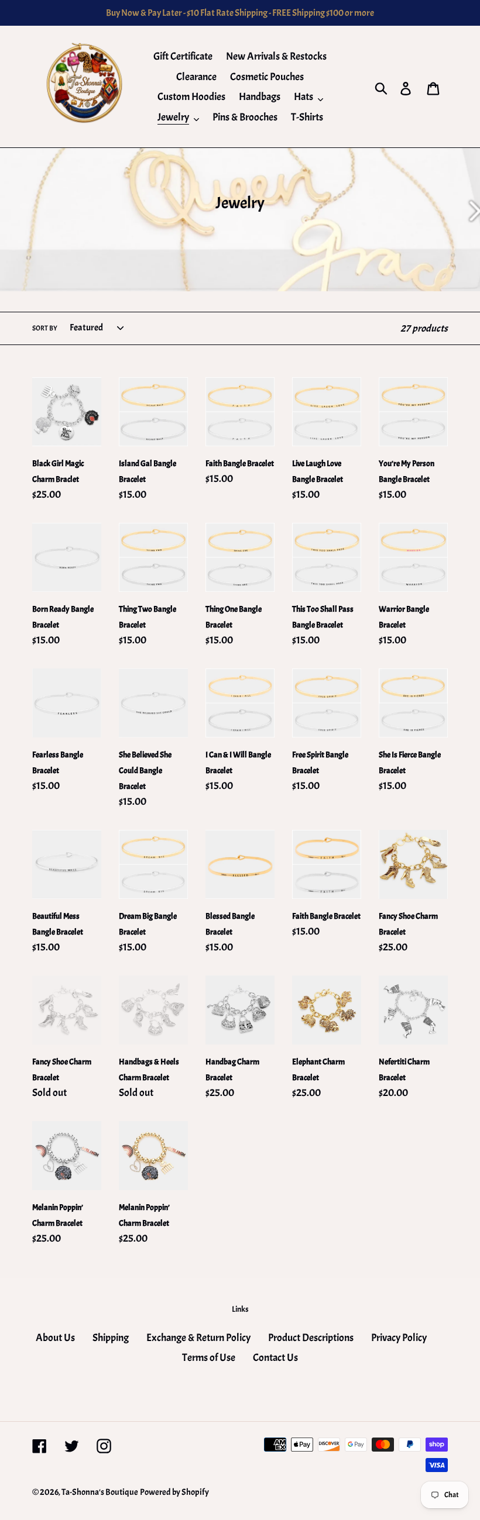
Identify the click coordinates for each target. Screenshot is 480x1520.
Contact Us (275, 1357)
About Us (55, 1338)
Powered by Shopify (174, 1492)
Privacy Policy (399, 1338)
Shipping (110, 1338)
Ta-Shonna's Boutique (99, 1492)
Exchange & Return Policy (198, 1338)
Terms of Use (208, 1357)
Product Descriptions (311, 1338)
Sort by (44, 328)
